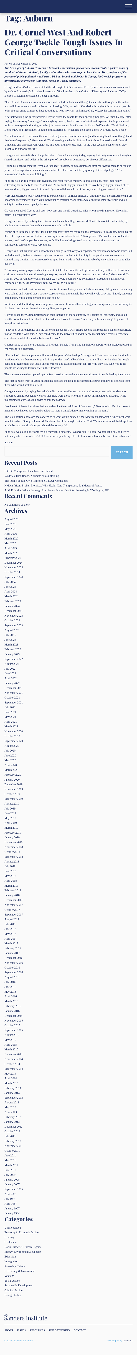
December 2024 (13, 562)
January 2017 (12, 953)
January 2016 (12, 1010)
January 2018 (12, 895)
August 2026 (11, 519)
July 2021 (10, 707)
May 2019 (10, 818)
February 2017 (12, 948)
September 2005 (13, 1189)
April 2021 (10, 721)
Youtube (131, 1330)
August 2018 (11, 861)
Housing (9, 1237)
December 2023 (13, 610)
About (8, 1330)
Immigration (11, 1261)
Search (8, 442)
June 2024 (10, 586)
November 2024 (13, 567)
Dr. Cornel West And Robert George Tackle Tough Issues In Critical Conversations (63, 42)
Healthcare (10, 1242)
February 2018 (12, 890)
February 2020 (12, 774)
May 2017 (10, 933)
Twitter (123, 1330)
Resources (37, 1330)
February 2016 (12, 1006)
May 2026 (10, 528)
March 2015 (11, 1049)
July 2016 (10, 981)
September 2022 (13, 659)
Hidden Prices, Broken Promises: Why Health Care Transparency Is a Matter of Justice (53, 485)
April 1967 (10, 1203)
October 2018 (12, 851)
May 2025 (10, 543)
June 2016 (10, 986)
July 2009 (10, 1174)
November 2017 (13, 904)
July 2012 (10, 1136)
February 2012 (12, 1141)
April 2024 (10, 591)
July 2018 (10, 866)
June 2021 (10, 712)
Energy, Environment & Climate (22, 1251)
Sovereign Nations (14, 1266)
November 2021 (13, 692)
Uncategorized (12, 1227)
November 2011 (13, 1145)
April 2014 (10, 1078)
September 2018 (13, 856)
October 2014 (12, 1063)
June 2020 (10, 755)
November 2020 (13, 731)
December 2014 (13, 1054)
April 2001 (10, 1194)
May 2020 (10, 760)
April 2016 (10, 996)
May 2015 (10, 1039)
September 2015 (13, 1030)
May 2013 (10, 1107)
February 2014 (12, 1088)
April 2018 (10, 880)
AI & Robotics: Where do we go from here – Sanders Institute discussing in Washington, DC (56, 490)
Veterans (9, 1275)
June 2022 (10, 673)
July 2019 (10, 808)
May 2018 (10, 875)
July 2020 (10, 750)
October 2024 (12, 572)
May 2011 (10, 1160)
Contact (80, 1330)
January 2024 (12, 606)
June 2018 (10, 871)
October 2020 (12, 736)
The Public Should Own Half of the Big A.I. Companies (36, 480)
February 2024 (12, 601)
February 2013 (12, 1116)
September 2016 (13, 972)
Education (10, 1256)
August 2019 (11, 803)
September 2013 (13, 1097)
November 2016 (13, 962)
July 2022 (10, 668)
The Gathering (59, 1330)
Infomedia (128, 1340)
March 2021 (11, 726)
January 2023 (12, 654)
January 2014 (12, 1092)
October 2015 (12, 1025)
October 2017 (12, 909)
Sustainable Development (18, 1285)
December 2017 (13, 900)
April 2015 (10, 1044)
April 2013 (10, 1112)
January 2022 (12, 683)
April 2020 (10, 765)
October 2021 (12, 697)
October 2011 (12, 1150)
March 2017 (11, 943)
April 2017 (10, 938)
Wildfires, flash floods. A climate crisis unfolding (31, 475)
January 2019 (12, 837)
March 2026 (11, 538)
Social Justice (12, 1280)
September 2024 (13, 577)
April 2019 (10, 822)
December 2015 (13, 1015)
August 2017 (11, 919)
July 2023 (10, 634)
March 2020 (11, 769)
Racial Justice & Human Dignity (22, 1246)
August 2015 (11, 1034)
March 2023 (11, 644)
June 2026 (10, 524)
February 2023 (12, 649)
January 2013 (12, 1121)
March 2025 (11, 553)
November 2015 (13, 1020)
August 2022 (11, 663)
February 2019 (12, 832)
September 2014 (13, 1068)
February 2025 (12, 557)
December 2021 (13, 687)
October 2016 (12, 967)
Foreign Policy (12, 1295)
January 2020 (12, 779)
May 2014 (10, 1073)
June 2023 (10, 639)
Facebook (127, 1330)
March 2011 (11, 1165)
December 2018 (13, 842)
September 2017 (13, 914)
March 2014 (11, 1083)
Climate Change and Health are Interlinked (28, 471)
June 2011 (10, 1155)
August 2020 (11, 745)
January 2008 (12, 1179)
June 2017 (10, 928)
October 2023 (12, 620)
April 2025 (10, 548)
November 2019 (13, 789)
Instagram (119, 1330)
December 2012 (13, 1126)
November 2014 (13, 1059)
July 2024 (10, 581)
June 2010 (10, 1170)
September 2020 (13, 740)
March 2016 (11, 1001)
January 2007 (12, 1184)
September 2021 (13, 702)
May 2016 (10, 991)
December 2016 (13, 957)
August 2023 (11, 630)
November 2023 (13, 615)
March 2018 (11, 885)
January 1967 (12, 1208)
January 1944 (12, 1213)
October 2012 (12, 1131)
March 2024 (11, 596)
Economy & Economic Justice (21, 1232)
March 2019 (11, 827)
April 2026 (10, 533)
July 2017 (10, 924)
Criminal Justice (13, 1290)
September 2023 (13, 625)
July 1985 (10, 1198)
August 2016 (11, 977)
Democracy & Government (19, 1271)
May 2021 (10, 716)
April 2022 (10, 678)
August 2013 (11, 1102)
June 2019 (10, 813)
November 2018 (13, 846)
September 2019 (13, 798)
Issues (21, 1330)
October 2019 (12, 793)
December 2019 (13, 784)
